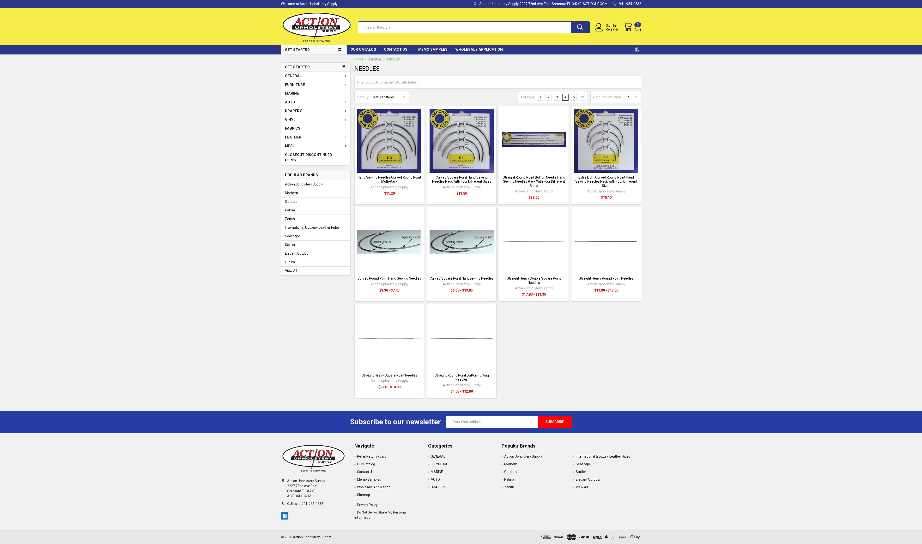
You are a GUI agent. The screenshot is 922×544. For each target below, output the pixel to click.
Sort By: (363, 97)
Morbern (291, 193)
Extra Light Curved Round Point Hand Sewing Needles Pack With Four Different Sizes (606, 181)
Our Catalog (363, 49)
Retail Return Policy (371, 456)
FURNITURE (295, 85)
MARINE (292, 93)
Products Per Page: (607, 97)
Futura (290, 262)
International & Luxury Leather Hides (312, 227)
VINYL (290, 120)
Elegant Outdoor (297, 253)
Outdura (291, 201)
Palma (290, 210)
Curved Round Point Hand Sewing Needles (389, 278)
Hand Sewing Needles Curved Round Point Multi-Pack (389, 179)
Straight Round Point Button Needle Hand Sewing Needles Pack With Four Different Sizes (534, 181)
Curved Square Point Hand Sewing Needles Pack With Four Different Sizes (461, 179)
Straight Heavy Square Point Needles (389, 375)
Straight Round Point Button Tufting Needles (462, 377)
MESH (290, 146)
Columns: (528, 97)
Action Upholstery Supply (304, 184)
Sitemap (363, 495)
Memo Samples (433, 49)
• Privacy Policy (366, 505)
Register (612, 29)
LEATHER (293, 137)
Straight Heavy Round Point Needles (606, 278)
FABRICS (292, 128)
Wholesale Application (479, 49)
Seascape (292, 236)
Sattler (290, 245)
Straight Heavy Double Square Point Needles (534, 280)
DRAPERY (293, 111)
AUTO (290, 102)
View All (291, 271)
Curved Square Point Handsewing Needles (461, 278)
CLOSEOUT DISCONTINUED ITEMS (308, 157)
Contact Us (395, 49)
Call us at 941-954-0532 (305, 504)
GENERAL (293, 76)
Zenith (290, 219)
